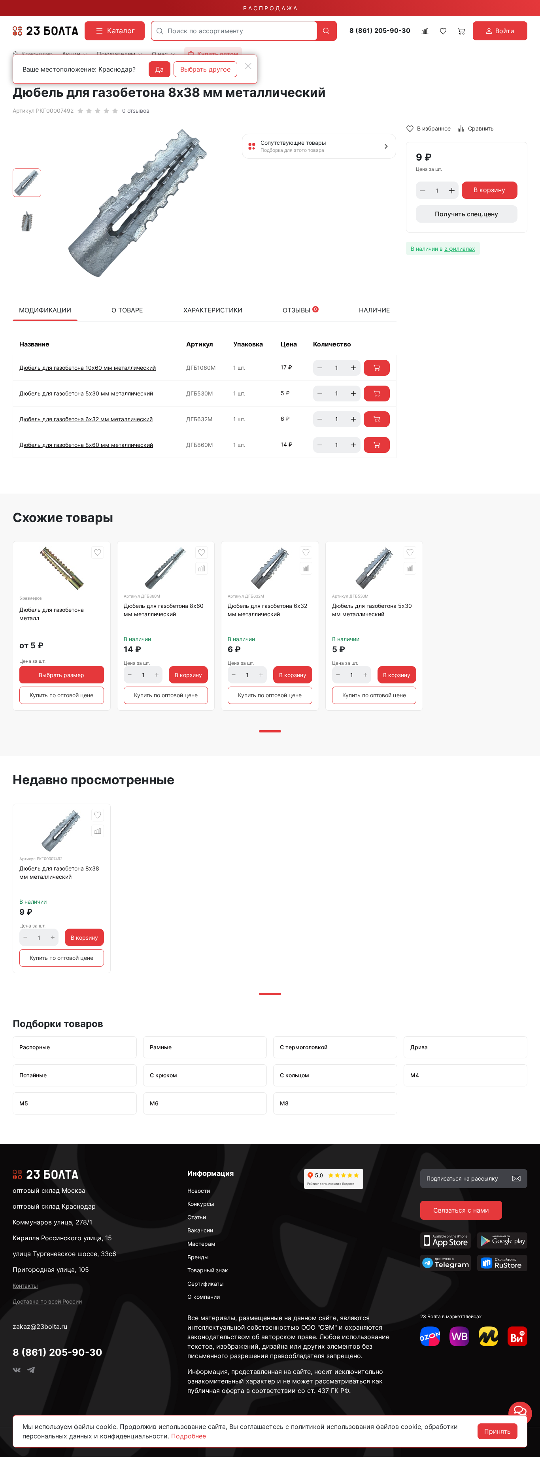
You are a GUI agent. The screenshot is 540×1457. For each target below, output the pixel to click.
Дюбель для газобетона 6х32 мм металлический (86, 419)
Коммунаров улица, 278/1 (52, 1222)
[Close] (248, 66)
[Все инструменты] (517, 1336)
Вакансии (200, 1230)
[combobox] (234, 30)
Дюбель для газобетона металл (51, 613)
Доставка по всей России (47, 1301)
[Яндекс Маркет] (488, 1336)
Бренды (198, 1257)
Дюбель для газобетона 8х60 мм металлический (86, 444)
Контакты (25, 1285)
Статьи (196, 1217)
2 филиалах (459, 248)
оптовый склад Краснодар (54, 1206)
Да (159, 69)
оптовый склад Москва (49, 1190)
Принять (497, 1431)
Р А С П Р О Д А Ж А (270, 8)
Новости (198, 1190)
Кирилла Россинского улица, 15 (62, 1238)
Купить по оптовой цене (61, 695)
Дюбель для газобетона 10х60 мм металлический (87, 367)
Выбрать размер (61, 675)
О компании (203, 1296)
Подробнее (188, 1436)
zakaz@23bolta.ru (40, 1326)
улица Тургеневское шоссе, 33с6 (64, 1254)
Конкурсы (200, 1203)
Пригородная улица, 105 (51, 1269)
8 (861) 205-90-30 (379, 30)
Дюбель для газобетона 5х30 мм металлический (86, 393)
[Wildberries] (459, 1336)
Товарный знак (207, 1270)
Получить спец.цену (466, 214)
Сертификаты (205, 1283)
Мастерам (201, 1243)
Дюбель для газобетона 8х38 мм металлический (59, 872)
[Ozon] (430, 1336)
